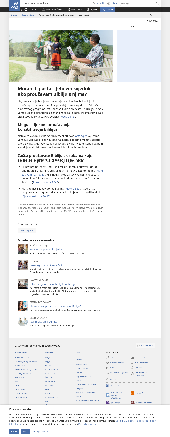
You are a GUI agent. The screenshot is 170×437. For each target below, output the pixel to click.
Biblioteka (49, 352)
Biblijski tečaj (20, 365)
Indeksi (48, 389)
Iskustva (79, 396)
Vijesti (78, 352)
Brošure (48, 365)
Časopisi (48, 377)
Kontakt (79, 372)
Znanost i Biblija (21, 393)
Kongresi (79, 388)
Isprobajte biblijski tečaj (44, 321)
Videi (47, 401)
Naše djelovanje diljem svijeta (87, 400)
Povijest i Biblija (21, 397)
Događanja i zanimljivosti (85, 392)
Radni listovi (50, 381)
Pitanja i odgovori (22, 357)
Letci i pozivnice (51, 369)
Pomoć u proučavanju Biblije (26, 369)
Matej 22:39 (73, 188)
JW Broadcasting (52, 397)
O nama (14, 15)
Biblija (47, 357)
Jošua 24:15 (67, 116)
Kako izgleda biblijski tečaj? (46, 265)
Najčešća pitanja (27, 15)
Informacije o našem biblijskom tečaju (53, 284)
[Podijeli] (150, 15)
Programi (49, 385)
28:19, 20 (38, 174)
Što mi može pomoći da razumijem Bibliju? (55, 306)
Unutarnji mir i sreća (23, 373)
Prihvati (14, 431)
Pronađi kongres (115, 363)
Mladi (17, 381)
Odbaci (25, 431)
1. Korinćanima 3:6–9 (45, 182)
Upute (47, 393)
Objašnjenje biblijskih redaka (26, 361)
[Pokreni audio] (145, 15)
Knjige (47, 361)
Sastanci (79, 380)
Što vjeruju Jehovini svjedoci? (47, 249)
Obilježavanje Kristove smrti (86, 384)
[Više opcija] (156, 15)
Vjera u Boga (20, 389)
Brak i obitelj (19, 377)
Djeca (17, 385)
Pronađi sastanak (140, 358)
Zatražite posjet (82, 368)
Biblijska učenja (21, 352)
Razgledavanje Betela (84, 376)
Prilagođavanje (40, 431)
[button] (52, 9)
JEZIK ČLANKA (151, 21)
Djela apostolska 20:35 (35, 196)
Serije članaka (50, 373)
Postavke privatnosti (88, 424)
